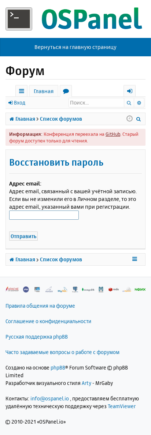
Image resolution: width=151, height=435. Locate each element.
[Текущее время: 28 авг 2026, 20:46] (129, 119)
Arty (86, 383)
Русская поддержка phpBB (36, 336)
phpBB (58, 367)
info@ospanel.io (49, 398)
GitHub (113, 134)
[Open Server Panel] (75, 19)
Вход (19, 102)
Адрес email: (25, 183)
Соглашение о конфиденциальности (48, 321)
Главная (44, 91)
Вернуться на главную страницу (75, 46)
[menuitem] (139, 119)
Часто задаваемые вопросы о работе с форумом (62, 352)
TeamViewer (122, 406)
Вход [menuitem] (132, 92)
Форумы (67, 92)
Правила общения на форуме (40, 306)
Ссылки (23, 92)
